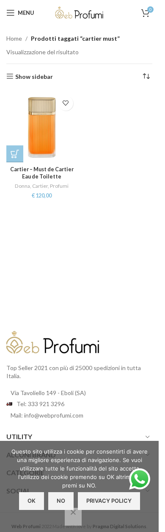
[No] (73, 517)
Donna (22, 186)
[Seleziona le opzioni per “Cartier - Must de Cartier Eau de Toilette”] (14, 153)
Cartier (40, 186)
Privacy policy (109, 500)
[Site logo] (79, 12)
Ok (32, 500)
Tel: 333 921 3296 (40, 403)
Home (14, 38)
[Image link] (52, 341)
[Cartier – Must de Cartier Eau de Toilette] (41, 127)
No (61, 500)
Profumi (59, 186)
